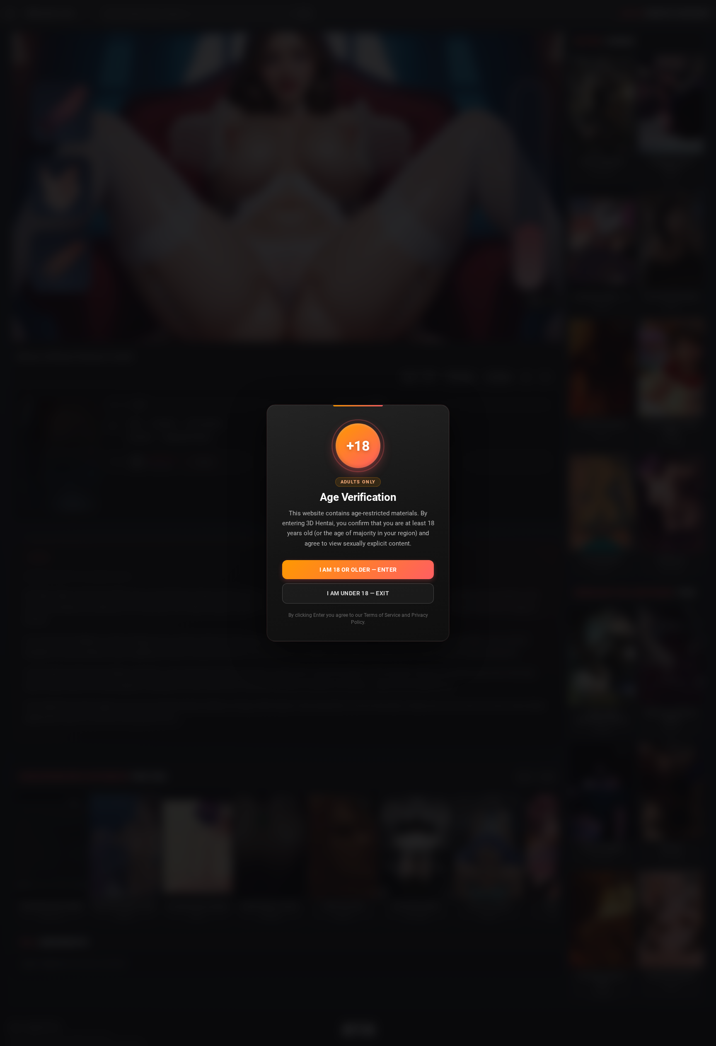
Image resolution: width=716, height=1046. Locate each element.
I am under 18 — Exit (358, 593)
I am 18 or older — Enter (358, 569)
